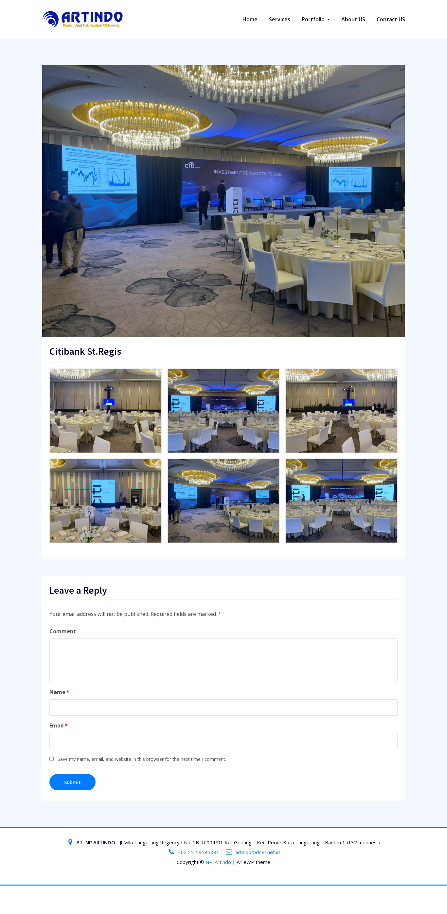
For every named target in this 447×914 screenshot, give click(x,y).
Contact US (391, 19)
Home (250, 19)
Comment (62, 631)
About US (353, 19)
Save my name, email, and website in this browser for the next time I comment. (142, 759)
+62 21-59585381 (198, 852)
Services (279, 19)
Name (59, 692)
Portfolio (314, 19)
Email (58, 725)
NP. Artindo (218, 862)
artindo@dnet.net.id (257, 852)
